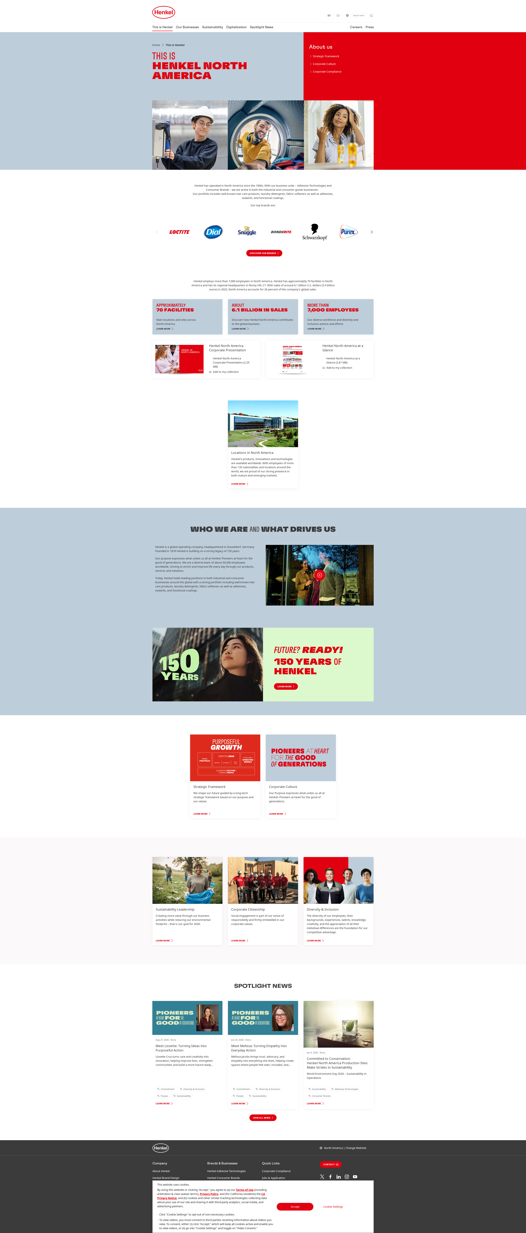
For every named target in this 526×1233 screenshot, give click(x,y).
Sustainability (212, 27)
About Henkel (161, 1171)
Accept (295, 1206)
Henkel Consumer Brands (223, 1178)
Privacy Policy (209, 1194)
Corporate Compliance (276, 1171)
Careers (356, 27)
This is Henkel (162, 27)
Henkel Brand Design (165, 1178)
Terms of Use (245, 1190)
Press (370, 27)
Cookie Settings (333, 1206)
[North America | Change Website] (347, 15)
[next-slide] (372, 232)
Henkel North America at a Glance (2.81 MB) (343, 360)
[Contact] (329, 15)
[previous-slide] (157, 232)
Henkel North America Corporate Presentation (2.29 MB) (231, 362)
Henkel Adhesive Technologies (226, 1171)
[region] (263, 1206)
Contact (329, 1164)
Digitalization (236, 27)
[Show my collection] (338, 15)
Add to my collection (226, 372)
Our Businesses (187, 27)
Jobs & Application (273, 1178)
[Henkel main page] (163, 12)
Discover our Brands (263, 253)
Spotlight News (261, 27)
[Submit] (371, 15)
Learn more (285, 687)
